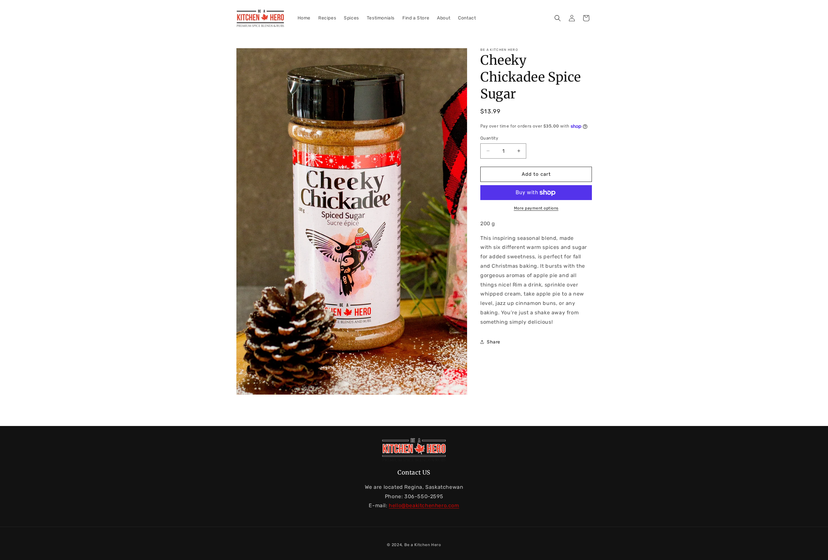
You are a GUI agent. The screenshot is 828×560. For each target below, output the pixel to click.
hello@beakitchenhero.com (424, 505)
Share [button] (493, 342)
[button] (557, 18)
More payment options (536, 208)
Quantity (489, 138)
